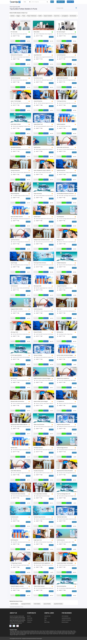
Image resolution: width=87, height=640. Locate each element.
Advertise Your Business (66, 620)
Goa (53, 632)
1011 (52, 572)
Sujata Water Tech (38, 124)
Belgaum (17, 634)
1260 (52, 133)
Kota (56, 631)
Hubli (57, 632)
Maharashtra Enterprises (16, 55)
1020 (75, 526)
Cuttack (34, 632)
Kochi (41, 633)
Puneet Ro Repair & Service (17, 586)
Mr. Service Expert (61, 31)
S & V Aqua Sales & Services (40, 493)
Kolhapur (57, 633)
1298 (75, 41)
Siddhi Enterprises (61, 170)
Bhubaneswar (22, 632)
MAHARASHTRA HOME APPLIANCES (65, 470)
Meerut (13, 631)
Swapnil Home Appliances (63, 378)
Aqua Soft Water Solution (17, 216)
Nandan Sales (14, 447)
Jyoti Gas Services (15, 239)
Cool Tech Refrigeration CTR (63, 493)
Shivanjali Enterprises (16, 147)
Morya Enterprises (15, 193)
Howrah (36, 631)
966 (29, 549)
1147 (52, 387)
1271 (52, 410)
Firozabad (73, 632)
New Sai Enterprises (61, 586)
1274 (29, 133)
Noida (25, 632)
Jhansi (45, 632)
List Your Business (65, 616)
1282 (75, 249)
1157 (29, 433)
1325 (29, 64)
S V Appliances (60, 401)
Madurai (66, 631)
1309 (75, 226)
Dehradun (31, 632)
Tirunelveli (17, 633)
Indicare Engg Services (62, 447)
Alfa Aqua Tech (14, 332)
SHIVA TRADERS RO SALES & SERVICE (42, 170)
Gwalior (41, 631)
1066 (29, 410)
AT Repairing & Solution (16, 563)
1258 (52, 364)
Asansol (37, 632)
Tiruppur (28, 633)
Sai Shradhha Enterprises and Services (65, 193)
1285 (52, 202)
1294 (75, 318)
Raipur (55, 631)
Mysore (69, 631)
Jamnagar (65, 633)
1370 (75, 179)
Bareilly (25, 633)
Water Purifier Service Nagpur (41, 401)
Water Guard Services (39, 424)
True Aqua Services (61, 101)
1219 (29, 110)
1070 (29, 480)
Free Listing (61, 1)
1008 (29, 572)
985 (75, 549)
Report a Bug (46, 622)
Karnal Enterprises (61, 55)
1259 (75, 64)
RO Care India (14, 31)
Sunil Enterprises (61, 540)
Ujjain (11, 633)
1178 (52, 318)
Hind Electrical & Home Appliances (42, 563)
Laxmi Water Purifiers (16, 124)
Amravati (36, 633)
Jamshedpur (70, 632)
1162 (52, 549)
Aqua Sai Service (38, 193)
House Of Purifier (38, 332)
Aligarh (14, 632)
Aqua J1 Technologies (16, 101)
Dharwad (60, 632)
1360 (75, 133)
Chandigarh (59, 631)
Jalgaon (31, 633)
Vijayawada (51, 631)
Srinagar (21, 631)
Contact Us (29, 622)
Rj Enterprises (60, 332)
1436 (52, 156)
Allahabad (32, 631)
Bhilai (39, 633)
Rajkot (16, 631)
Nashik (11, 631)
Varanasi (18, 631)
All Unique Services (38, 447)
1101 (75, 503)
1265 (29, 226)
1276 (52, 295)
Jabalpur (43, 631)
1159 (29, 387)
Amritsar (75, 631)
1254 (52, 503)
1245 (52, 87)
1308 (29, 202)
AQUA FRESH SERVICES (16, 470)
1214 (52, 110)
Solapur (72, 631)
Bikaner (34, 633)
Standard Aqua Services (39, 517)
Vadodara (11, 632)
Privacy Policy (29, 620)
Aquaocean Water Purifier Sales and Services (19, 424)
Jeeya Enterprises (38, 101)
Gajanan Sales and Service (63, 424)
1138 (29, 503)
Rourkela (51, 633)
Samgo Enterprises (15, 170)
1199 (75, 410)
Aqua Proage (14, 262)
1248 (75, 202)
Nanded (54, 633)
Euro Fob (59, 309)
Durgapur (47, 633)
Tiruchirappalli (21, 633)
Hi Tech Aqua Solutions (16, 355)
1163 (29, 526)
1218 (75, 295)
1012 (52, 526)
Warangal (65, 632)
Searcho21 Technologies (37, 638)
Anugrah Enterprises (62, 286)
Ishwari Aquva (37, 216)
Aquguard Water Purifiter (17, 309)
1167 (75, 595)
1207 (52, 433)
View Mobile (28, 36)
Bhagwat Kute (60, 239)
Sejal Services (37, 147)
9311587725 (70, 1)
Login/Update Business (66, 618)
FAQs (45, 620)
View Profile (13, 41)
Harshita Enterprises (15, 78)
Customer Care (47, 616)
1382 (75, 110)
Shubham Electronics (62, 517)
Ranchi (38, 631)
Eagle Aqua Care (38, 540)
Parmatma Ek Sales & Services (18, 493)
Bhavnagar (44, 633)
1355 (29, 41)
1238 (52, 226)
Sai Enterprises (14, 286)
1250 (29, 364)
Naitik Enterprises (61, 124)
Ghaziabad (14, 633)
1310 (52, 249)
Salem (63, 632)
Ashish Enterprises (38, 309)
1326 (75, 272)
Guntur (47, 632)
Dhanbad (29, 631)
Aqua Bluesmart (37, 55)
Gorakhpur (28, 632)
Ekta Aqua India (37, 286)
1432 (52, 41)
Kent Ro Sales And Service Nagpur (65, 355)
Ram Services (14, 378)
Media (45, 618)
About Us (29, 616)
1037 (75, 572)
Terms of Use (29, 618)
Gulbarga (62, 633)
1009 (29, 595)
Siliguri (55, 632)
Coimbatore (47, 631)
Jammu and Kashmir (22, 634)
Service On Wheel (38, 355)
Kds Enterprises (14, 540)
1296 (29, 249)
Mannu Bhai (36, 31)
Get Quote (17, 41)
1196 (29, 341)
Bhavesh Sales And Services (17, 401)
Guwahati (63, 631)
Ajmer (42, 632)
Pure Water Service (38, 78)
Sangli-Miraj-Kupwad (71, 633)
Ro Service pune (14, 517)
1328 (29, 87)
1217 (29, 272)
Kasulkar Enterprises (39, 470)
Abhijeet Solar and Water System (42, 239)
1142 (52, 457)
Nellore (40, 632)
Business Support (65, 622)
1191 (75, 364)
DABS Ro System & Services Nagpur (42, 378)
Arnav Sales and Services (63, 147)
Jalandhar (17, 632)
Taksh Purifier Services (39, 586)
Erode (14, 634)
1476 (52, 341)
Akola (59, 633)
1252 (52, 64)
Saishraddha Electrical (62, 78)
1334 (29, 156)
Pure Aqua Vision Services (40, 262)
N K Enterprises (60, 216)
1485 (52, 272)
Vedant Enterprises (61, 262)
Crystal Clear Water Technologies (65, 563)
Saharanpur (50, 632)
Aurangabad (25, 631)
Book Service (22, 41)
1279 (75, 87)
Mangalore (11, 634)
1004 (52, 595)
